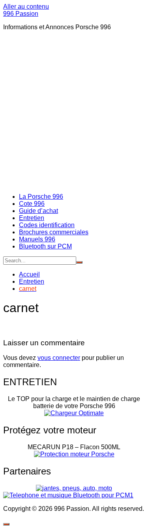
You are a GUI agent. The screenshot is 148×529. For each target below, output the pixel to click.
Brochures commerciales (53, 232)
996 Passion (20, 13)
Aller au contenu (26, 6)
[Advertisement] (74, 111)
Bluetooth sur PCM (45, 246)
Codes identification (47, 225)
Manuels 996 (37, 239)
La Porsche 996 (41, 196)
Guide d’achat (38, 210)
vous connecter (58, 357)
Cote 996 (32, 203)
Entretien (31, 218)
